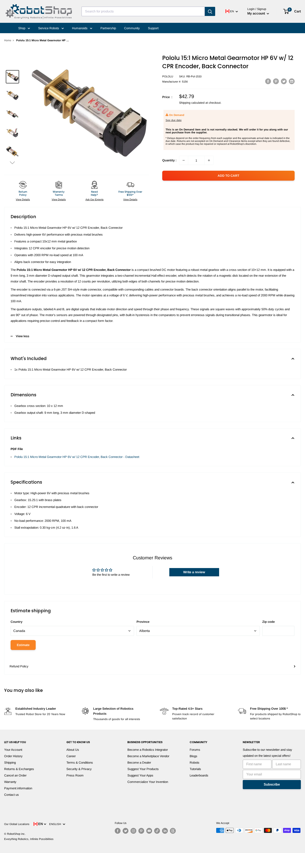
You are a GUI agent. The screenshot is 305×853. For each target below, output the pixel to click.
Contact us (11, 794)
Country (16, 621)
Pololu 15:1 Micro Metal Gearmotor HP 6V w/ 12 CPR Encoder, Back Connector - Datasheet (76, 457)
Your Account (13, 749)
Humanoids (80, 28)
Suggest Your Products (143, 769)
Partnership (108, 28)
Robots (194, 762)
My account (256, 13)
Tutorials (195, 769)
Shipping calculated (192, 102)
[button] (12, 162)
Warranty (10, 782)
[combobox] (143, 11)
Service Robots (49, 28)
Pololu (167, 76)
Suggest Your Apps (140, 775)
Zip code (268, 621)
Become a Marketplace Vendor (148, 756)
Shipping (10, 762)
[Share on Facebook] (268, 81)
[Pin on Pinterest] (276, 81)
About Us (72, 749)
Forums (195, 749)
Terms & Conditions (79, 762)
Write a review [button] (194, 572)
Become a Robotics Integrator (147, 749)
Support (153, 28)
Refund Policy (19, 666)
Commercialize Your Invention (147, 782)
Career (71, 756)
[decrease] (183, 160)
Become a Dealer (139, 762)
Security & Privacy (79, 769)
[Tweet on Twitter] (284, 81)
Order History (13, 756)
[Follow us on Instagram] (133, 831)
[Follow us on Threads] (173, 831)
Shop (22, 28)
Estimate (23, 645)
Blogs (193, 756)
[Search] (210, 11)
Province (143, 621)
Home (7, 40)
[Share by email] (292, 81)
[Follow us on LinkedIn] (165, 831)
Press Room (75, 775)
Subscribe (272, 784)
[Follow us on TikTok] (157, 831)
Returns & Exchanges (19, 769)
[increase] (209, 160)
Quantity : (169, 160)
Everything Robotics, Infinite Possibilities (29, 839)
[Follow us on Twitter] (125, 831)
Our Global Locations (16, 824)
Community (132, 28)
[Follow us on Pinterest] (141, 831)
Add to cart (228, 175)
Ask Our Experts (94, 199)
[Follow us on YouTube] (149, 831)
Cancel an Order (15, 775)
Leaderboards (199, 775)
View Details (23, 199)
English (56, 824)
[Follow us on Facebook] (118, 831)
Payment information (18, 788)
